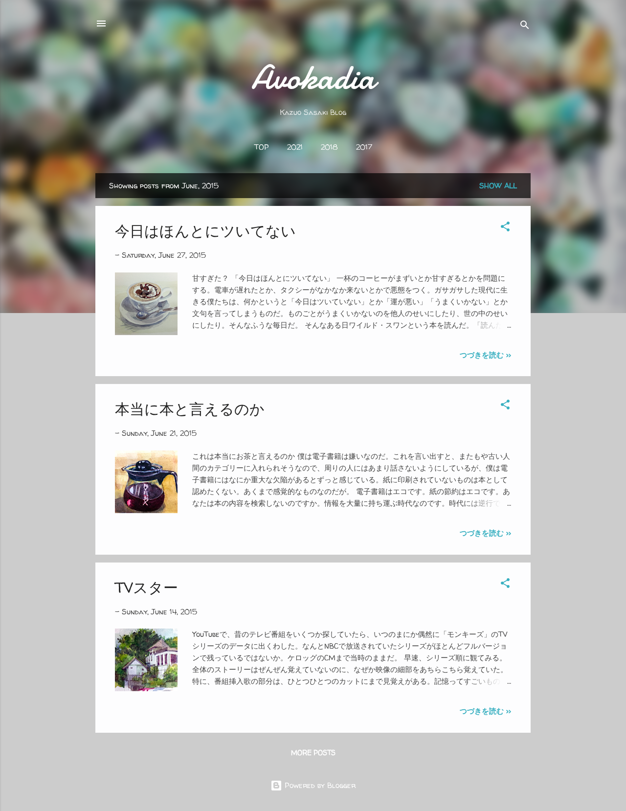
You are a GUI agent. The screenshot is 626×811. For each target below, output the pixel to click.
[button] (505, 228)
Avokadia (313, 77)
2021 (295, 147)
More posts (313, 752)
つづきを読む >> (485, 355)
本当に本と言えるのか (190, 409)
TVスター (146, 587)
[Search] (525, 27)
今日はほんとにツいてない (205, 231)
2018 (329, 147)
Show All (498, 185)
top (261, 147)
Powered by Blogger (319, 785)
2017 (364, 147)
